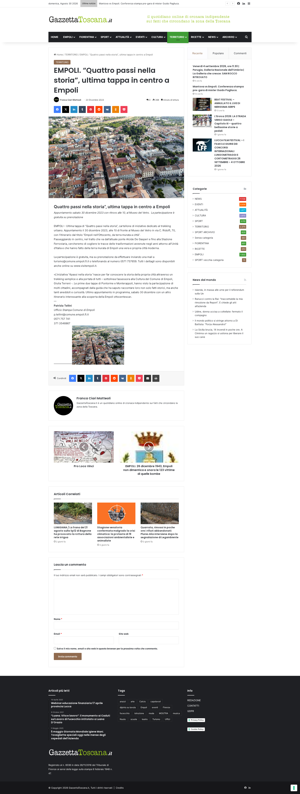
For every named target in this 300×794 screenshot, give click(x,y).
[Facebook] (57, 109)
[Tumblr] (82, 109)
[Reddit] (98, 109)
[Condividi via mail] (147, 378)
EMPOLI (68, 36)
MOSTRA (163, 713)
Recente (197, 53)
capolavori (156, 701)
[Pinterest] (90, 109)
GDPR (190, 711)
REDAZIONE (194, 700)
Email (58, 633)
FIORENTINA (86, 36)
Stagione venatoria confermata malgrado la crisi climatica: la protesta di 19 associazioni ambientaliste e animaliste (116, 534)
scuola (134, 719)
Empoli (144, 707)
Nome (58, 619)
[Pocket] (123, 109)
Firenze (166, 707)
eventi (155, 707)
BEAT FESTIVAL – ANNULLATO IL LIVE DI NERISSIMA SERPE (227, 103)
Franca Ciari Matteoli (70, 100)
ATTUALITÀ (122, 36)
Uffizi (167, 719)
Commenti (240, 53)
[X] (65, 109)
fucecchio (125, 713)
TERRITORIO (177, 36)
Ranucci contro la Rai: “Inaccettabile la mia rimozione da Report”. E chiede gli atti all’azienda (219, 303)
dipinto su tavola (128, 707)
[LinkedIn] (73, 109)
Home (59, 54)
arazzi (123, 701)
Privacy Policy (197, 720)
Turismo (156, 719)
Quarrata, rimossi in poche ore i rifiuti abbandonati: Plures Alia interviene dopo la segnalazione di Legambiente (159, 532)
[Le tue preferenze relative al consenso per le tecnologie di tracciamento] (294, 788)
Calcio (142, 701)
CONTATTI (193, 705)
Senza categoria (204, 237)
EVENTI (140, 36)
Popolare (218, 53)
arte (133, 701)
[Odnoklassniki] (115, 109)
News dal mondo (204, 280)
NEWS (212, 36)
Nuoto (123, 719)
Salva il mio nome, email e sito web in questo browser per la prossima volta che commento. (107, 648)
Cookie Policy (197, 729)
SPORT (105, 36)
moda (151, 713)
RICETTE (196, 36)
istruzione (139, 713)
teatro (145, 719)
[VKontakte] (107, 109)
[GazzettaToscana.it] (80, 19)
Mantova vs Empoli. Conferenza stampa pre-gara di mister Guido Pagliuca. (218, 88)
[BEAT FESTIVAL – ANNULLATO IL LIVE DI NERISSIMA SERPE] (202, 104)
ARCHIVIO (228, 36)
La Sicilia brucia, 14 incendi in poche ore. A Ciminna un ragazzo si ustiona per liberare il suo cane (219, 333)
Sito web (123, 633)
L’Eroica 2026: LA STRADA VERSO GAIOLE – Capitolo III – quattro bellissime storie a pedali (230, 124)
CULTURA (157, 36)
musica (176, 713)
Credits (120, 787)
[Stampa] (155, 378)
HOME (54, 36)
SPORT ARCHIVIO (205, 232)
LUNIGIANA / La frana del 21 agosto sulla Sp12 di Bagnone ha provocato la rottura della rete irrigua (72, 532)
